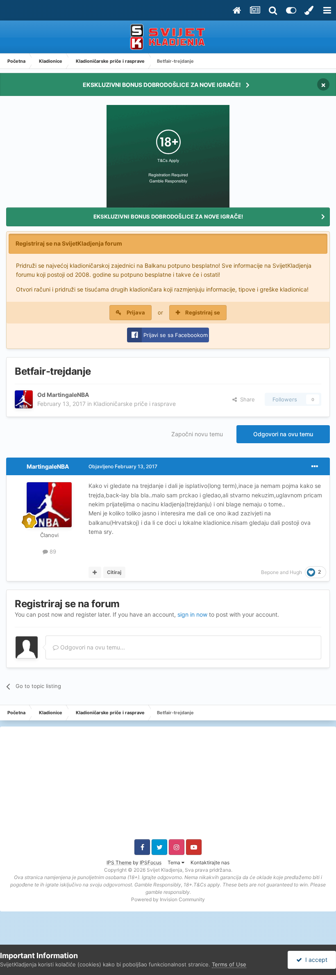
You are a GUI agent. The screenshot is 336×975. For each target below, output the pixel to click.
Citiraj (114, 572)
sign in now (192, 614)
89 (52, 551)
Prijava (136, 312)
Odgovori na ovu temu (283, 434)
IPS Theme (119, 862)
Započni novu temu (197, 434)
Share (246, 399)
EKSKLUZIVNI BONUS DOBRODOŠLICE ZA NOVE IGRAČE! (162, 84)
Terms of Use (229, 964)
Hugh (296, 572)
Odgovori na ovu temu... (92, 647)
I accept (314, 959)
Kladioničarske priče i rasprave (134, 403)
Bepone (270, 572)
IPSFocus (150, 862)
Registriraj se (202, 312)
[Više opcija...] (314, 467)
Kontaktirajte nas (210, 862)
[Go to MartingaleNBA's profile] (24, 399)
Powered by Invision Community (168, 899)
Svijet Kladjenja (164, 870)
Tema (175, 862)
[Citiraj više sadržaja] (95, 572)
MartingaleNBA (68, 394)
